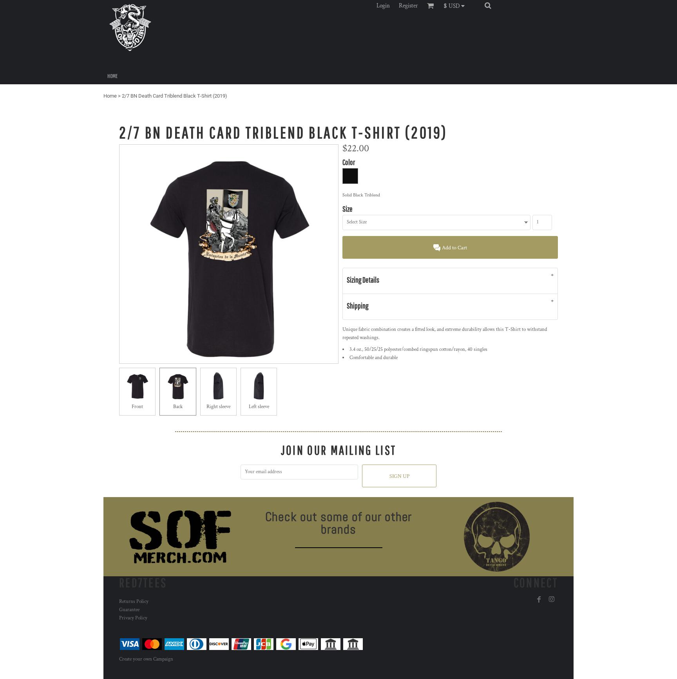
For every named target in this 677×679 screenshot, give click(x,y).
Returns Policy (133, 601)
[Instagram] (551, 599)
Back (178, 406)
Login (383, 5)
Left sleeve (259, 406)
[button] (456, 5)
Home (110, 96)
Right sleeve (218, 406)
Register (408, 5)
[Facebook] (539, 599)
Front (137, 406)
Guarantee (129, 609)
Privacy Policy (133, 618)
